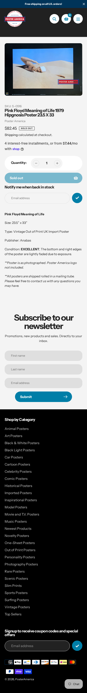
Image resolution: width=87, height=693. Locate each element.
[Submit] (77, 646)
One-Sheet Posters (20, 543)
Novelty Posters (17, 536)
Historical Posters (18, 486)
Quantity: (19, 163)
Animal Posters (17, 429)
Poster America (15, 121)
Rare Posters (15, 571)
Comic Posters (16, 478)
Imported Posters (18, 493)
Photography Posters (21, 564)
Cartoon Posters (17, 464)
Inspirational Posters (21, 500)
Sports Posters (16, 593)
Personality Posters (20, 557)
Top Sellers (13, 614)
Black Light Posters (20, 450)
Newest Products (18, 528)
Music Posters (16, 521)
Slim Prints (13, 585)
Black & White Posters (22, 443)
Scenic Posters (16, 578)
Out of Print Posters (20, 550)
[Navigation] (78, 18)
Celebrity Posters (18, 471)
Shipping (11, 135)
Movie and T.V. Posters (22, 514)
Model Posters (16, 507)
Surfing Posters (17, 600)
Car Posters (14, 457)
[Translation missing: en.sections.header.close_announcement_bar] (84, 4)
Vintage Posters (17, 607)
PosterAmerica (24, 679)
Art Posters (13, 436)
